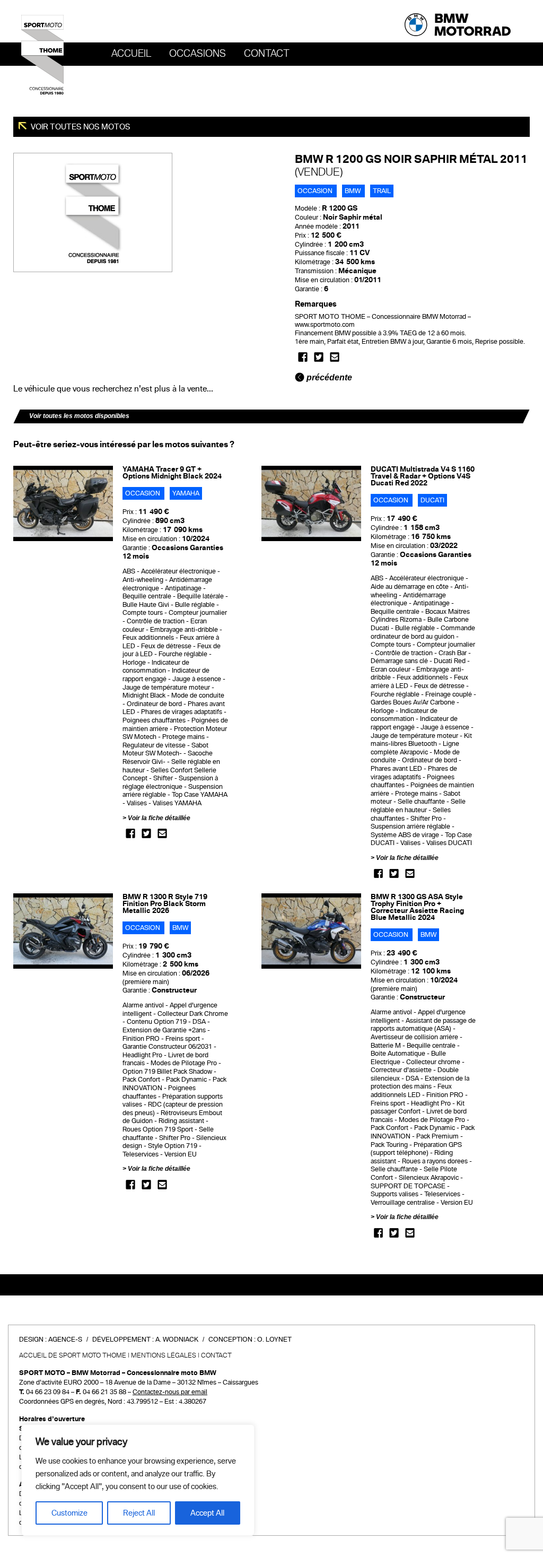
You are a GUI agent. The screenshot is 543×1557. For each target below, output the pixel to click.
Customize (69, 1513)
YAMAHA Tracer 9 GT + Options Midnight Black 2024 (172, 472)
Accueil (131, 53)
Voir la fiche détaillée (159, 818)
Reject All (139, 1513)
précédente (328, 377)
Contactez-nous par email (170, 1392)
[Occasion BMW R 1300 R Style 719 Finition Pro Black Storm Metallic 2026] (63, 930)
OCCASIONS (197, 53)
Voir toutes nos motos (79, 127)
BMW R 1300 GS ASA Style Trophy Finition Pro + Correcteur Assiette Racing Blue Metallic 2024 (417, 907)
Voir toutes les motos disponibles (79, 416)
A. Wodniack (176, 1339)
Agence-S (65, 1339)
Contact (267, 53)
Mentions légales (163, 1355)
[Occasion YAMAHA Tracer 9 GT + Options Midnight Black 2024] (63, 503)
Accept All (207, 1513)
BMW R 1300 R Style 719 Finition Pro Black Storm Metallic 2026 (164, 904)
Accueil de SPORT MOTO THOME (72, 1355)
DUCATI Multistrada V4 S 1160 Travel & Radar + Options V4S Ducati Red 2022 (423, 476)
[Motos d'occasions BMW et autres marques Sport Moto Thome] (42, 54)
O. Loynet (274, 1339)
